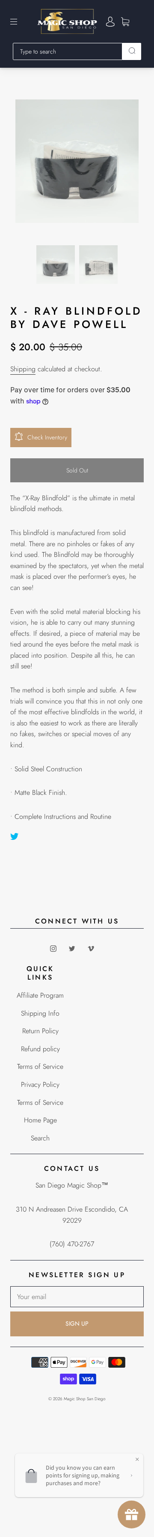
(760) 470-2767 (72, 1244)
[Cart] (125, 21)
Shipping (23, 369)
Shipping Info (40, 1013)
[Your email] (77, 1297)
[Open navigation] (19, 21)
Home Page (40, 1120)
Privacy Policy (40, 1084)
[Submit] (131, 50)
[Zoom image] (77, 162)
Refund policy (40, 1049)
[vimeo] (90, 948)
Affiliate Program (40, 995)
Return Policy (40, 1031)
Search (40, 1138)
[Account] (110, 21)
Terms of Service (40, 1066)
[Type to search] (67, 51)
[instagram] (53, 948)
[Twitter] (14, 836)
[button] (27, 162)
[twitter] (71, 948)
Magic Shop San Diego (85, 1399)
